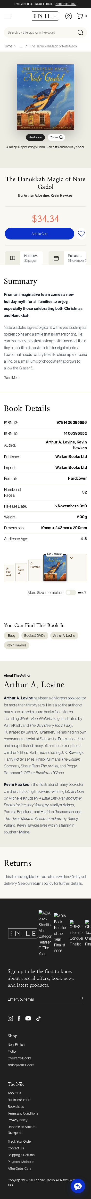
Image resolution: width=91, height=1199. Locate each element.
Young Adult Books (21, 1065)
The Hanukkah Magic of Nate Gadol (53, 46)
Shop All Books (66, 4)
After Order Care (19, 1168)
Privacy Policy (18, 1120)
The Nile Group (44, 1180)
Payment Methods (21, 1162)
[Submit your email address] (78, 999)
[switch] (71, 592)
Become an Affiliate (22, 1127)
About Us (14, 1093)
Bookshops (16, 1107)
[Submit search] (82, 32)
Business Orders (19, 1100)
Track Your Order (20, 1141)
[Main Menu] (7, 16)
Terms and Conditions (23, 1113)
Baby (12, 635)
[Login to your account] (68, 16)
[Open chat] (78, 1186)
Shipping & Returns (21, 1155)
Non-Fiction (16, 1045)
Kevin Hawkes (62, 196)
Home (8, 46)
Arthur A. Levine (36, 196)
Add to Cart (40, 234)
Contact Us (16, 1148)
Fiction (12, 1051)
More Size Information (45, 592)
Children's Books (19, 1058)
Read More (12, 378)
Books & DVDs (34, 635)
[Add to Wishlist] (81, 234)
